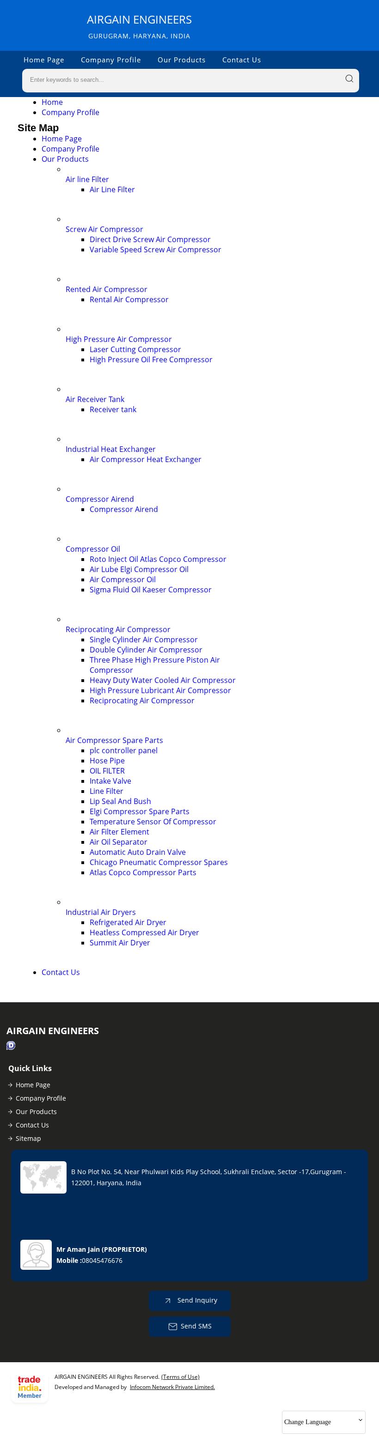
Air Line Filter (112, 189)
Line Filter (106, 791)
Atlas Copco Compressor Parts (143, 872)
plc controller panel (124, 750)
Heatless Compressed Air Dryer (144, 932)
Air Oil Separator (118, 842)
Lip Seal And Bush (120, 801)
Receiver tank (113, 409)
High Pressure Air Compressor (119, 339)
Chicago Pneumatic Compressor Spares (159, 862)
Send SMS (196, 1326)
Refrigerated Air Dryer (128, 922)
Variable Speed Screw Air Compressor (155, 249)
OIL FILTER (107, 771)
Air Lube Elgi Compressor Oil (139, 569)
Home (52, 102)
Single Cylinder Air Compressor (144, 639)
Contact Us (241, 59)
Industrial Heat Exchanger (111, 449)
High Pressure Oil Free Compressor (151, 359)
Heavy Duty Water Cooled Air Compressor (163, 680)
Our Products (182, 59)
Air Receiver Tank (95, 399)
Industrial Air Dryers (101, 912)
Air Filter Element (119, 832)
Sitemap (28, 1138)
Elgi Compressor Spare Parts (140, 811)
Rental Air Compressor (129, 299)
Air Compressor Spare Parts (114, 740)
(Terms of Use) (180, 1377)
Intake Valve (110, 781)
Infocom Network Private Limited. (172, 1387)
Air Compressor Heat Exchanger (146, 459)
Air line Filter (87, 179)
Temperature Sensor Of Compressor (153, 821)
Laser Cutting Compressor (135, 349)
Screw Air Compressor (104, 229)
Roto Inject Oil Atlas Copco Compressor (158, 559)
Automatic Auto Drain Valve (138, 852)
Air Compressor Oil (123, 579)
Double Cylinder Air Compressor (146, 650)
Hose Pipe (107, 761)
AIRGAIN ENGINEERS (139, 26)
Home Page (44, 59)
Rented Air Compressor (106, 289)
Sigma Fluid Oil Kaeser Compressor (151, 590)
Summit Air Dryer (120, 943)
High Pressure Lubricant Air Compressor (160, 690)
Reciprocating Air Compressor (118, 629)
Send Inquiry (196, 1300)
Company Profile (111, 59)
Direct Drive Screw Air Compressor (150, 239)
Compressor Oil (93, 549)
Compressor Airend (100, 499)
